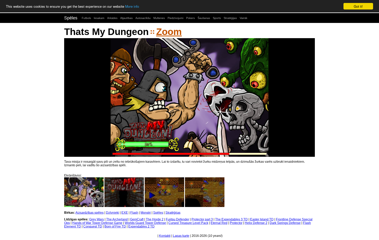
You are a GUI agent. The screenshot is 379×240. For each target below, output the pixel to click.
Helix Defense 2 (256, 223)
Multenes (159, 18)
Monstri (146, 212)
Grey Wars (96, 219)
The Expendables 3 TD (231, 219)
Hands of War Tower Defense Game (97, 223)
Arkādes (112, 18)
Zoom (169, 31)
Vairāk (243, 18)
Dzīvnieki (112, 212)
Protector (236, 223)
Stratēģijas (230, 18)
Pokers (190, 18)
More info (132, 6)
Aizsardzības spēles (89, 212)
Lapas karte (181, 235)
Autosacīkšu (143, 18)
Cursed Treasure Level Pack (188, 223)
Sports (217, 18)
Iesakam (99, 18)
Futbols (86, 18)
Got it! (358, 6)
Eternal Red (219, 223)
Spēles (70, 17)
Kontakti (165, 235)
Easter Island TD (262, 219)
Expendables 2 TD (141, 226)
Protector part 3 (202, 219)
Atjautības (126, 18)
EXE (124, 212)
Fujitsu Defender (177, 219)
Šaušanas (204, 18)
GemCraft (137, 219)
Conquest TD (92, 226)
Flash (134, 212)
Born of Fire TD (115, 226)
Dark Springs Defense (285, 223)
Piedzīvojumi (175, 18)
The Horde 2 (154, 219)
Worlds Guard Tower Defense (145, 223)
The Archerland (117, 219)
